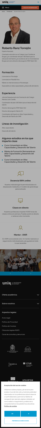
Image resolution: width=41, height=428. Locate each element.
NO (12, 413)
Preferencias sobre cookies (20, 420)
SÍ (28, 413)
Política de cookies (10, 406)
